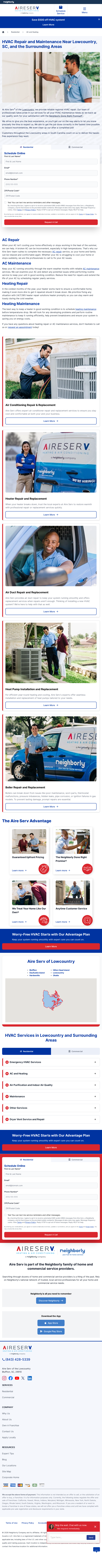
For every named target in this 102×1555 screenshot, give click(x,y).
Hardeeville (34, 975)
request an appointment (20, 327)
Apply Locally (9, 1437)
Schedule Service (60, 12)
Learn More (49, 421)
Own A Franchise (10, 1425)
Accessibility (43, 1523)
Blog (4, 1459)
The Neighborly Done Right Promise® (71, 859)
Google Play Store (53, 1331)
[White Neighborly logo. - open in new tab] (8, 2)
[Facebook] (10, 1378)
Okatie (56, 975)
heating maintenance (85, 309)
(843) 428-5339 (17, 1359)
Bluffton (33, 970)
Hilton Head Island (61, 970)
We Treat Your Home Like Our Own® (29, 910)
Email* (7, 168)
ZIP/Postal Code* (11, 190)
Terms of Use (11, 1523)
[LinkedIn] (30, 1378)
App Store (53, 1323)
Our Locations (9, 1465)
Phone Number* (11, 179)
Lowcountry (28, 109)
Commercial (77, 147)
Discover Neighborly (49, 1300)
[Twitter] (23, 1378)
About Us (7, 1419)
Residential (28, 147)
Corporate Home (10, 1477)
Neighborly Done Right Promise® (66, 116)
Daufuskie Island (37, 973)
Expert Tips (8, 1453)
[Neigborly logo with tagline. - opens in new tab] (73, 1252)
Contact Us (8, 1431)
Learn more (18, 870)
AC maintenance (91, 268)
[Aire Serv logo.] (35, 1252)
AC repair (57, 251)
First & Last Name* (12, 156)
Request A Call (51, 222)
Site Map (6, 1471)
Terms (19, 210)
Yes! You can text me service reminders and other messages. (34, 202)
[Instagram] (4, 1378)
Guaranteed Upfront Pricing (28, 857)
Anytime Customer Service (71, 908)
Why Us (6, 1413)
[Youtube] (17, 1378)
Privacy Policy (30, 210)
